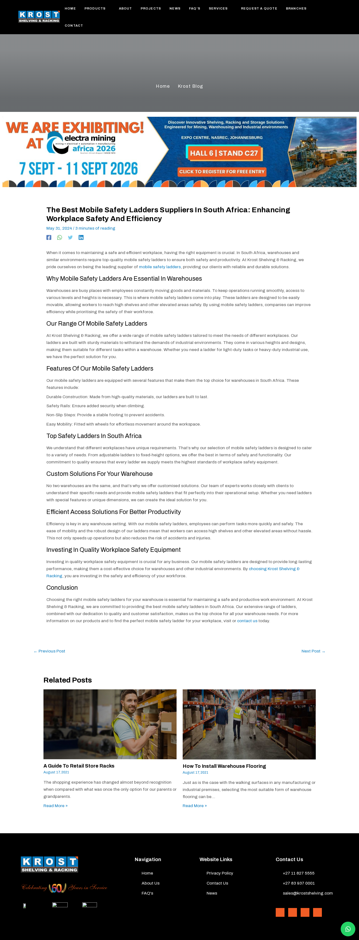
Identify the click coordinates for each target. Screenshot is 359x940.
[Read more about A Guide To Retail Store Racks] (110, 724)
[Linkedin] (81, 237)
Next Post (314, 651)
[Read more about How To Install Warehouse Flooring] (249, 724)
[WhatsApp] (59, 237)
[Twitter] (70, 237)
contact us (247, 621)
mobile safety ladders (160, 267)
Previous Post (49, 651)
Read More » (55, 805)
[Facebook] (48, 237)
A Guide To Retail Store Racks (79, 766)
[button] (108, 8)
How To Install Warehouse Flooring (224, 766)
